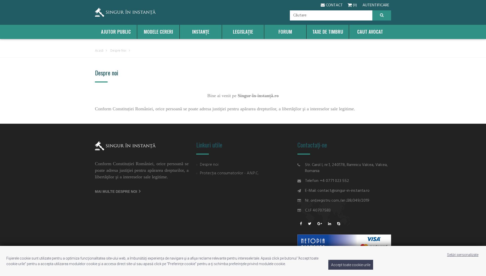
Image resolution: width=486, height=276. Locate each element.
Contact (334, 5)
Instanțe (200, 31)
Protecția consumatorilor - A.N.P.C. (229, 173)
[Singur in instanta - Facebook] (301, 224)
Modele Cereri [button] (158, 31)
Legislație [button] (243, 31)
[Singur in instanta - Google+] (319, 224)
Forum (285, 31)
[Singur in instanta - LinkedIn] (329, 224)
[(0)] (349, 5)
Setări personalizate (462, 255)
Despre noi (118, 50)
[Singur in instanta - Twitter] (309, 224)
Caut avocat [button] (370, 31)
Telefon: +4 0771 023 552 (327, 181)
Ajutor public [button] (116, 31)
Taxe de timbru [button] (327, 31)
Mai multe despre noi (116, 191)
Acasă (99, 50)
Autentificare (375, 5)
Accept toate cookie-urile (350, 265)
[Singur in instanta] (125, 12)
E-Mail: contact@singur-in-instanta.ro (337, 191)
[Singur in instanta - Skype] (338, 224)
